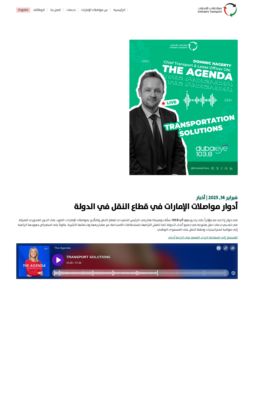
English (23, 10)
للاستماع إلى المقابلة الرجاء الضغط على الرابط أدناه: (203, 237)
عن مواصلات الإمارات (94, 10)
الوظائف (39, 10)
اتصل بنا (55, 10)
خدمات (71, 10)
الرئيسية (119, 10)
